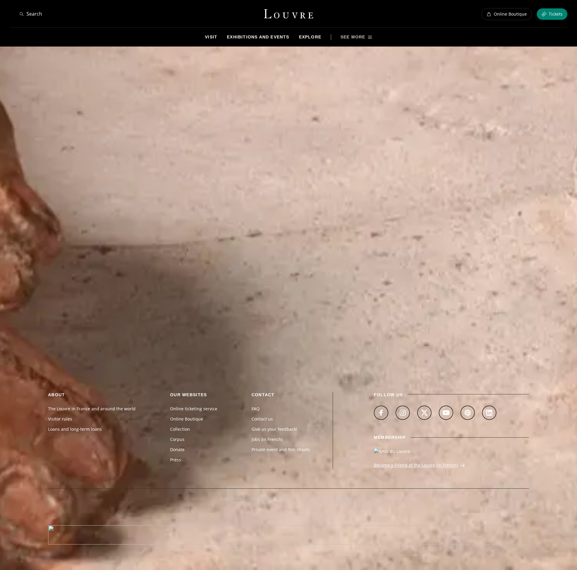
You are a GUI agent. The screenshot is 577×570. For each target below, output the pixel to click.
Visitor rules (60, 419)
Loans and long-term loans (75, 429)
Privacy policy (260, 498)
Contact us (262, 419)
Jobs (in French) (267, 439)
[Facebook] (381, 413)
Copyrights (346, 498)
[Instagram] (402, 413)
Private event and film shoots (281, 449)
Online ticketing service (193, 409)
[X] (424, 413)
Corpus (177, 439)
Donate (177, 449)
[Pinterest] (467, 413)
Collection (180, 429)
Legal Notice (231, 498)
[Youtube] (446, 413)
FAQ (256, 409)
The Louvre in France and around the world (92, 409)
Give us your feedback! (274, 429)
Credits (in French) (315, 498)
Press (175, 460)
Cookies (285, 498)
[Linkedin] (489, 413)
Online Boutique (186, 419)
